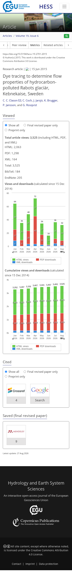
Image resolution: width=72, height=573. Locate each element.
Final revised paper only (42, 125)
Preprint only (16, 130)
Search (40, 400)
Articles (7, 36)
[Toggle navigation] (64, 6)
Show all (13, 125)
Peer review (19, 45)
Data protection (48, 564)
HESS (46, 6)
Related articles (53, 45)
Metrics (35, 45)
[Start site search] (66, 36)
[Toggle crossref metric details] (16, 390)
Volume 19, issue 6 (27, 36)
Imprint (30, 564)
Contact (16, 564)
